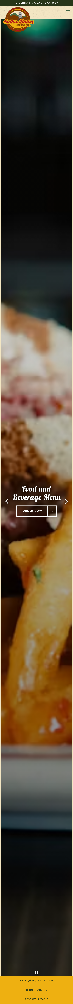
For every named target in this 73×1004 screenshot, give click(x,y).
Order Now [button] (32, 511)
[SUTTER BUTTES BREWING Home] (19, 19)
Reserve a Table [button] (37, 999)
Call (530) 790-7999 (36, 980)
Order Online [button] (36, 990)
